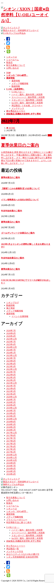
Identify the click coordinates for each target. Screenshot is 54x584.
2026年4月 (11, 336)
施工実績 (10, 308)
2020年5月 (11, 402)
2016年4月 (11, 474)
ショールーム (12, 60)
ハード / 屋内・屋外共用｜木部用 (27, 94)
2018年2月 (11, 427)
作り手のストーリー (15, 546)
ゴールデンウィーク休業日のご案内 (18, 233)
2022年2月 (11, 380)
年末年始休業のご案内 (11, 211)
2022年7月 (11, 372)
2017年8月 (11, 435)
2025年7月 (11, 341)
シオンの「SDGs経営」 (17, 511)
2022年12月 (11, 369)
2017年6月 (11, 441)
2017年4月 (11, 446)
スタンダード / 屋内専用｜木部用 (27, 100)
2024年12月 (11, 347)
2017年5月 (11, 444)
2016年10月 (11, 460)
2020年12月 (11, 397)
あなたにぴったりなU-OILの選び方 (22, 554)
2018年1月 (11, 430)
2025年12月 (11, 339)
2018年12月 (11, 419)
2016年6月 (11, 468)
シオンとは (11, 57)
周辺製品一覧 (12, 549)
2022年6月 (11, 375)
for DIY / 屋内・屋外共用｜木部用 (27, 103)
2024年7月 (11, 350)
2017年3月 (11, 449)
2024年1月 (11, 353)
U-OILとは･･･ (18, 92)
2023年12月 (11, 355)
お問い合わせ (12, 68)
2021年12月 (11, 383)
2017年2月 (11, 452)
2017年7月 (11, 438)
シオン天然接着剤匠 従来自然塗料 (22, 557)
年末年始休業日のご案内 (12, 258)
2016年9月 (11, 463)
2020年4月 (11, 405)
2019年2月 (11, 416)
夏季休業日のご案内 (20, 145)
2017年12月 (11, 433)
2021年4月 (11, 394)
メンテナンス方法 (14, 551)
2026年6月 (11, 333)
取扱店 (9, 62)
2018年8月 (11, 422)
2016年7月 (11, 466)
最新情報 (16, 81)
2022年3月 (11, 377)
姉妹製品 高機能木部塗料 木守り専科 (23, 541)
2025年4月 (11, 344)
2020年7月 (11, 399)
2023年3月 (11, 366)
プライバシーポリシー (16, 520)
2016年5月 (11, 471)
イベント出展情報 (20, 316)
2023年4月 (11, 364)
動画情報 (16, 86)
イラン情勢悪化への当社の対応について (20, 200)
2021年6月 (11, 388)
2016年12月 (11, 455)
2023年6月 (11, 361)
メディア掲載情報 (20, 83)
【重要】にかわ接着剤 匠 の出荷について (20, 188)
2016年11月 (11, 457)
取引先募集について (15, 65)
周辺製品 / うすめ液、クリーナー (27, 105)
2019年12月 (11, 408)
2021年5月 (11, 391)
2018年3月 (11, 424)
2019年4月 (11, 413)
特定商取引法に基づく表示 (18, 522)
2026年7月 (11, 330)
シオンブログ (12, 302)
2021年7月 (11, 386)
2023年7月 (11, 358)
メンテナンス (18, 108)
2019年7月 (11, 410)
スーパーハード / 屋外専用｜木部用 (28, 97)
